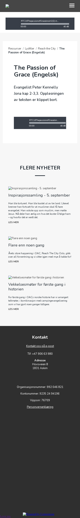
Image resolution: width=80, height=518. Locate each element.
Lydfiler (29, 49)
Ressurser (14, 49)
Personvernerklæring (40, 407)
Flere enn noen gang (26, 245)
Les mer (13, 222)
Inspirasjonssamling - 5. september (39, 195)
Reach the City (47, 49)
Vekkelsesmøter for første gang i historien (36, 287)
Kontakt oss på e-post (40, 346)
